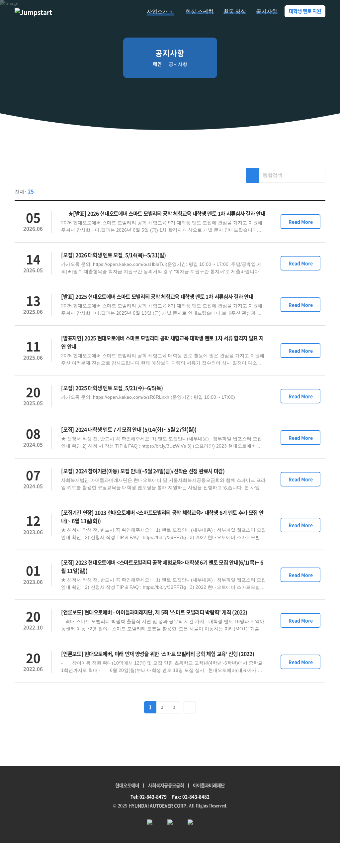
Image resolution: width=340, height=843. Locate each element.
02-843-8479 (153, 796)
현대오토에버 (127, 785)
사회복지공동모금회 (166, 785)
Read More (301, 221)
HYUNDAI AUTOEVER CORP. (158, 805)
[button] (161, 11)
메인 (157, 63)
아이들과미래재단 (209, 785)
